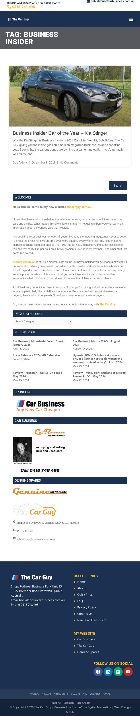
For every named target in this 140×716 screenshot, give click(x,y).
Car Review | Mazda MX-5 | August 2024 (96, 343)
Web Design (122, 707)
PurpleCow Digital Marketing (91, 707)
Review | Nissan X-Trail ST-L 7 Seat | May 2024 (37, 374)
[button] (131, 19)
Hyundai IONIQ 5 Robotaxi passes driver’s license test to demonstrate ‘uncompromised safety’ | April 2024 (98, 358)
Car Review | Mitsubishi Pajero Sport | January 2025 (39, 343)
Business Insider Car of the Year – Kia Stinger (60, 133)
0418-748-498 (23, 7)
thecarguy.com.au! (79, 207)
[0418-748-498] (9, 7)
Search (118, 185)
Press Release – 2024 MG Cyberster (36, 355)
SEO (71, 712)
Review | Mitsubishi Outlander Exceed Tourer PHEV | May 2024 (99, 374)
